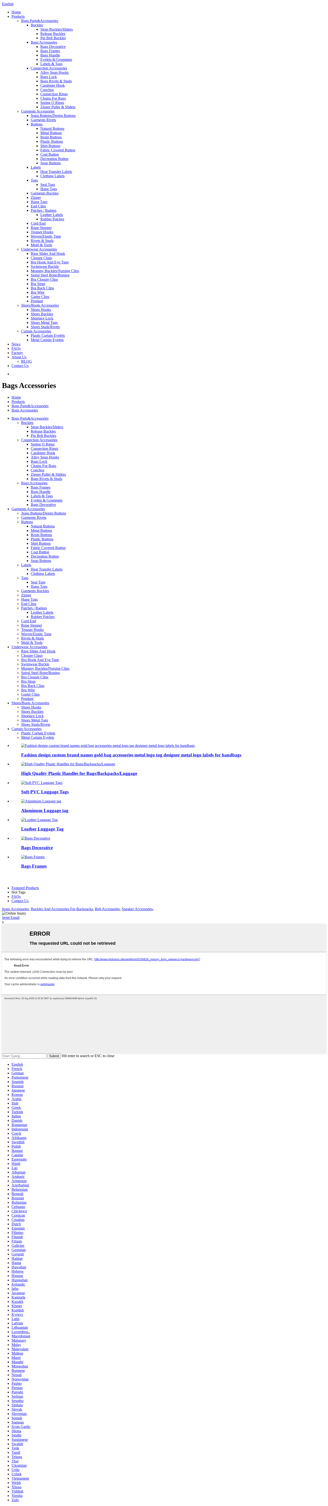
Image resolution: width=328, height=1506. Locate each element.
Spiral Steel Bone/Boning (50, 275)
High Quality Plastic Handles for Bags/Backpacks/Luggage (79, 773)
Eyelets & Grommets (56, 59)
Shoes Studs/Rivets (45, 327)
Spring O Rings (52, 103)
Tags (34, 180)
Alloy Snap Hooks (54, 72)
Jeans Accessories (15, 909)
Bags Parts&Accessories (39, 21)
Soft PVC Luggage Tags (45, 791)
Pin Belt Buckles (53, 38)
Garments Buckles (45, 193)
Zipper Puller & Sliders (57, 107)
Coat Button (49, 154)
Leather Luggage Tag (42, 828)
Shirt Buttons (50, 146)
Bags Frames (50, 51)
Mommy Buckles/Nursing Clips (55, 271)
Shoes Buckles (42, 314)
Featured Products (25, 888)
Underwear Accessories (39, 249)
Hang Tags (48, 189)
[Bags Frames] (33, 857)
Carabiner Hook (52, 85)
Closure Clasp (41, 258)
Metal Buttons (51, 133)
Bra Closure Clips (44, 279)
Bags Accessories (44, 42)
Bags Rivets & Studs (56, 81)
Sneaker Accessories (137, 909)
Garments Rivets (43, 120)
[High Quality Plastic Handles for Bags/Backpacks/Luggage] (68, 764)
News (16, 344)
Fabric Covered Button (57, 150)
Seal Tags (47, 185)
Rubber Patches (52, 219)
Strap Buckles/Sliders (56, 29)
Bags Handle (50, 55)
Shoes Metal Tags (44, 323)
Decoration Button (54, 159)
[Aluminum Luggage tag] (41, 801)
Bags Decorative (53, 47)
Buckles (37, 25)
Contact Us (20, 366)
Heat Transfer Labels (56, 172)
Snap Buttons (50, 163)
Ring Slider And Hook (48, 254)
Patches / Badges (43, 210)
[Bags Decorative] (35, 838)
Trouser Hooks (42, 232)
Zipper (36, 197)
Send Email (10, 918)
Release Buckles (52, 34)
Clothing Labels (52, 176)
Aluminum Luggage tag (44, 810)
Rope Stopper (41, 228)
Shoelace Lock (42, 318)
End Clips (38, 206)
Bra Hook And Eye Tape (50, 262)
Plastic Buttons (51, 141)
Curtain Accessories (36, 331)
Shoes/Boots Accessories (40, 305)
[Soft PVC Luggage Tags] (41, 783)
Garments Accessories (38, 111)
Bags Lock (48, 77)
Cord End (38, 223)
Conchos (47, 90)
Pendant (37, 301)
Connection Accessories (49, 68)
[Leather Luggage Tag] (39, 820)
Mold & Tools (41, 245)
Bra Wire (37, 292)
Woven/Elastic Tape (46, 236)
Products (18, 16)
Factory (17, 353)
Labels (36, 167)
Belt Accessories (107, 909)
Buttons (37, 124)
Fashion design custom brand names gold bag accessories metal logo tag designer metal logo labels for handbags (131, 754)
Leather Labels (51, 215)
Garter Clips (40, 297)
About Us (19, 357)
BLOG (26, 361)
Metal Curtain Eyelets (47, 340)
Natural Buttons (52, 128)
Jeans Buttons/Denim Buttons (53, 116)
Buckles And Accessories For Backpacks (62, 909)
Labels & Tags (51, 64)
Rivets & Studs (42, 241)
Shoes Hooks (41, 310)
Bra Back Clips (42, 288)
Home (16, 12)
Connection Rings (54, 94)
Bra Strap (38, 284)
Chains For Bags (53, 98)
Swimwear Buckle (45, 266)
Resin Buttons (51, 137)
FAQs (16, 348)
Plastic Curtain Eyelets (48, 335)
